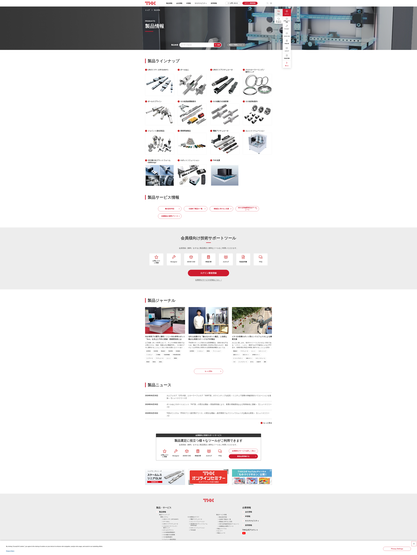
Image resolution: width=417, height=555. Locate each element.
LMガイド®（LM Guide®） (171, 519)
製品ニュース (221, 533)
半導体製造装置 (176, 354)
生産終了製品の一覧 (195, 209)
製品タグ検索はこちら (235, 45)
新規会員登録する (243, 456)
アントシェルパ (217, 351)
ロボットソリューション (197, 528)
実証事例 (170, 351)
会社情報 (248, 512)
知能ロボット (249, 358)
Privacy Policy (10, 551)
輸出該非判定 (169, 209)
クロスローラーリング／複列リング (170, 526)
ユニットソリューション (197, 521)
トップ (147, 10)
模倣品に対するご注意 (221, 209)
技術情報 (156, 351)
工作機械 (158, 354)
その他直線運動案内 (169, 532)
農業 (265, 361)
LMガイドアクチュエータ (170, 524)
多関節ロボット (256, 354)
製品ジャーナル (222, 528)
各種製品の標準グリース (169, 216)
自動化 (160, 361)
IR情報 (247, 516)
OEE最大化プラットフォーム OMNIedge (198, 524)
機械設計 (235, 351)
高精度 (148, 361)
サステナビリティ (252, 521)
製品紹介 (163, 351)
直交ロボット (246, 354)
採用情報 (214, 3)
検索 (218, 45)
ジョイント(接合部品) (169, 539)
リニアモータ (149, 358)
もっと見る (208, 371)
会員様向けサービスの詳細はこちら (207, 280)
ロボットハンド (262, 351)
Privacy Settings (397, 549)
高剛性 (175, 358)
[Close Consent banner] (414, 543)
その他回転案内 (167, 537)
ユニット (168, 358)
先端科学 (258, 361)
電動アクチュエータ (196, 519)
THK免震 (193, 530)
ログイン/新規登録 (208, 273)
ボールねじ (166, 521)
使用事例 (148, 351)
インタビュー (149, 354)
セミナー (220, 531)
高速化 (154, 361)
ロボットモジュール (260, 358)
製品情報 (162, 512)
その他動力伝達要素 (169, 534)
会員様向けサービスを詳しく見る (243, 451)
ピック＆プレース (242, 361)
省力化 (251, 361)
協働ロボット (236, 354)
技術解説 (178, 351)
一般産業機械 (166, 354)
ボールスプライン (168, 530)
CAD (234, 361)
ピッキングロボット (238, 358)
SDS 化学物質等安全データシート (247, 208)
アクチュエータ (159, 358)
